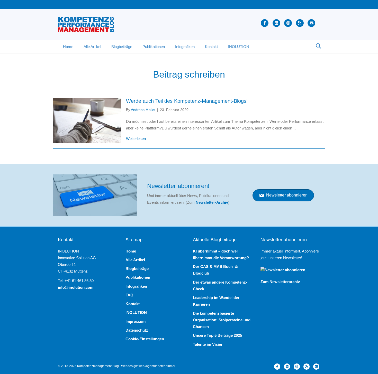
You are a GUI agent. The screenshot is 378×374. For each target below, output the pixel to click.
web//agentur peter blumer (157, 366)
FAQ (129, 295)
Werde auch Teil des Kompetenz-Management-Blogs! (187, 101)
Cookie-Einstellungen (144, 339)
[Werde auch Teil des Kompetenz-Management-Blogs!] (87, 120)
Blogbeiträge (121, 46)
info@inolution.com (75, 287)
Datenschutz (136, 330)
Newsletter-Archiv (212, 202)
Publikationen (153, 46)
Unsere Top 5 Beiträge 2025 (217, 335)
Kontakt (211, 46)
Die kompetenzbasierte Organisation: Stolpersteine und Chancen (221, 320)
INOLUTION (238, 46)
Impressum (135, 321)
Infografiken (185, 46)
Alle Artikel (92, 46)
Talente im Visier (207, 344)
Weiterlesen (136, 138)
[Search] (317, 46)
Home (68, 46)
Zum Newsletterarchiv (280, 281)
